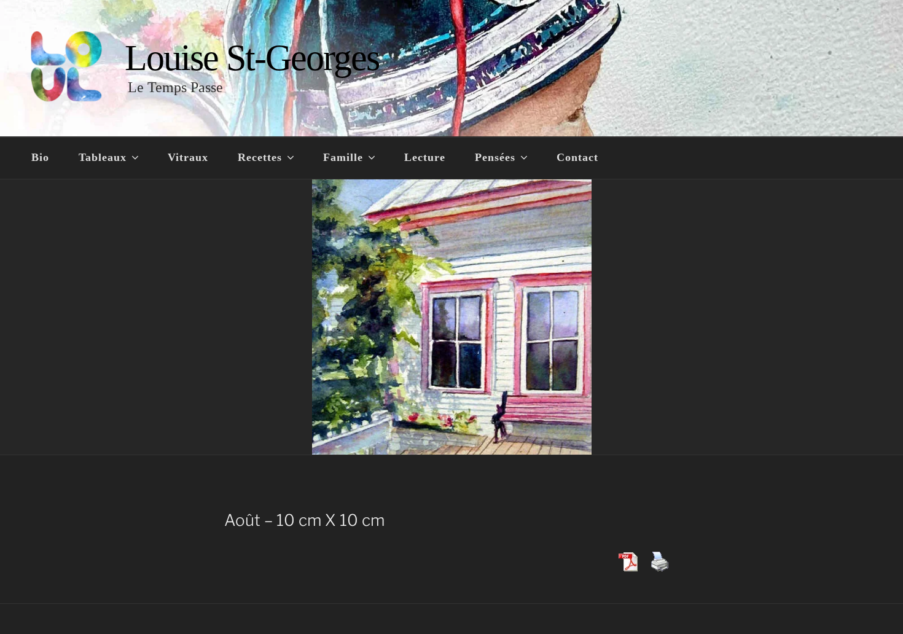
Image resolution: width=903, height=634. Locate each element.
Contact (577, 157)
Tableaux (103, 157)
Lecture (424, 157)
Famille (343, 157)
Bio (40, 157)
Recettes (260, 157)
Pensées (495, 157)
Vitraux (188, 157)
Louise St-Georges (252, 57)
